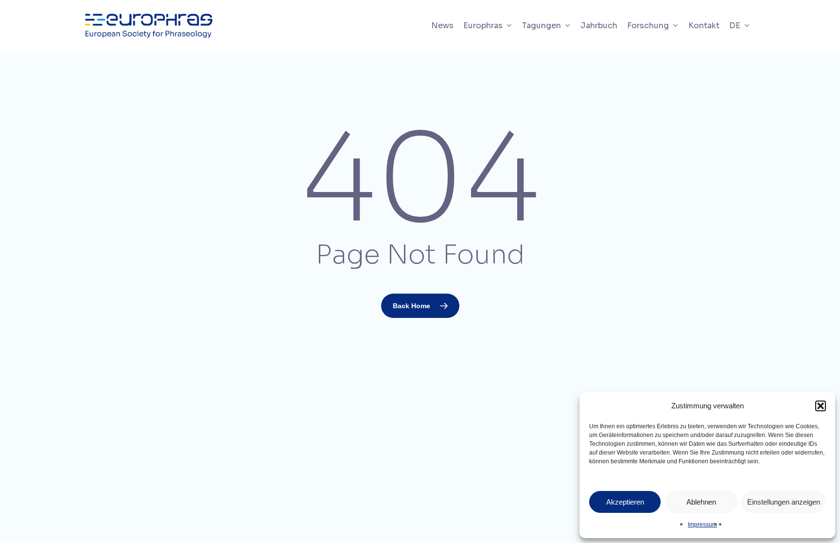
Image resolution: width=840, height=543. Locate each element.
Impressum (702, 524)
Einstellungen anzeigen (783, 502)
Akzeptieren (625, 502)
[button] (820, 406)
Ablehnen (701, 502)
